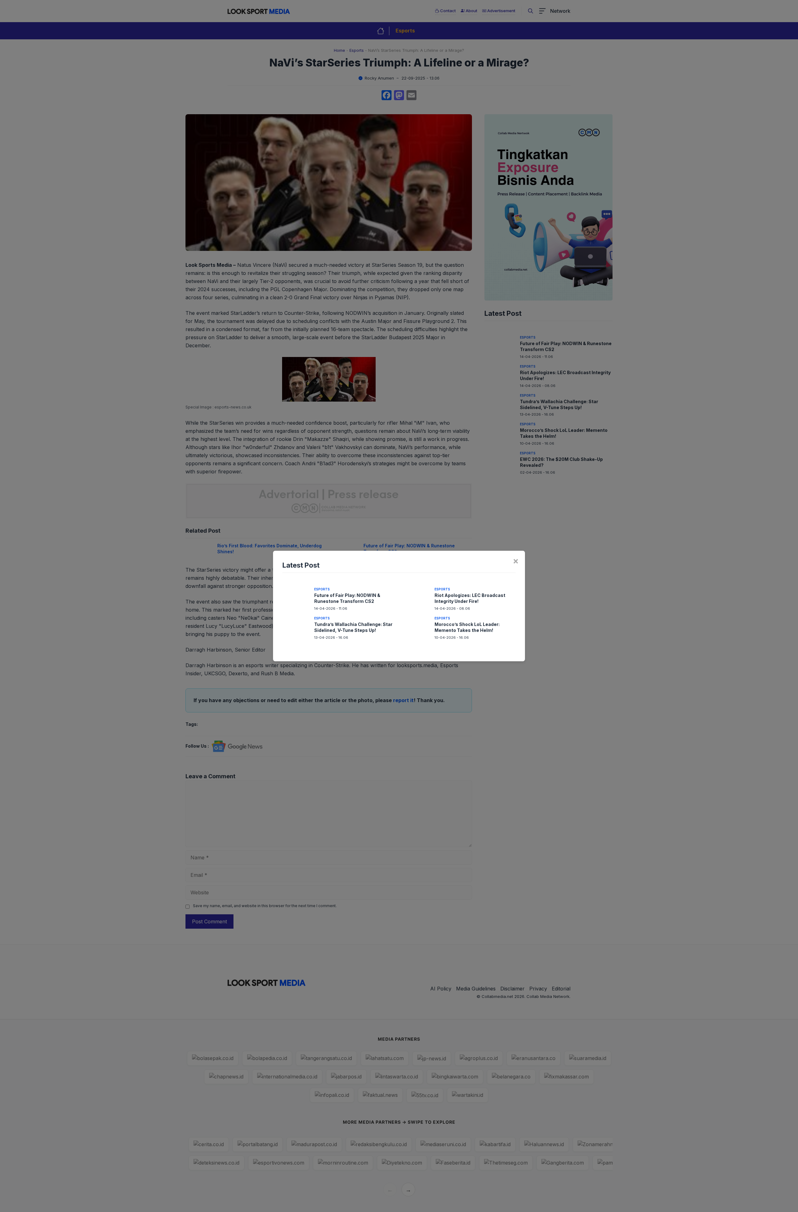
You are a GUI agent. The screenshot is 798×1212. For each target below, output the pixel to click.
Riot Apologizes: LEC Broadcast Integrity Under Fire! (470, 598)
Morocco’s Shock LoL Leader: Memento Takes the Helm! (467, 627)
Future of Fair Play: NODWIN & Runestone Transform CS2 (347, 598)
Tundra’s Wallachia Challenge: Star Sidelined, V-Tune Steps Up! (353, 627)
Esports (322, 589)
